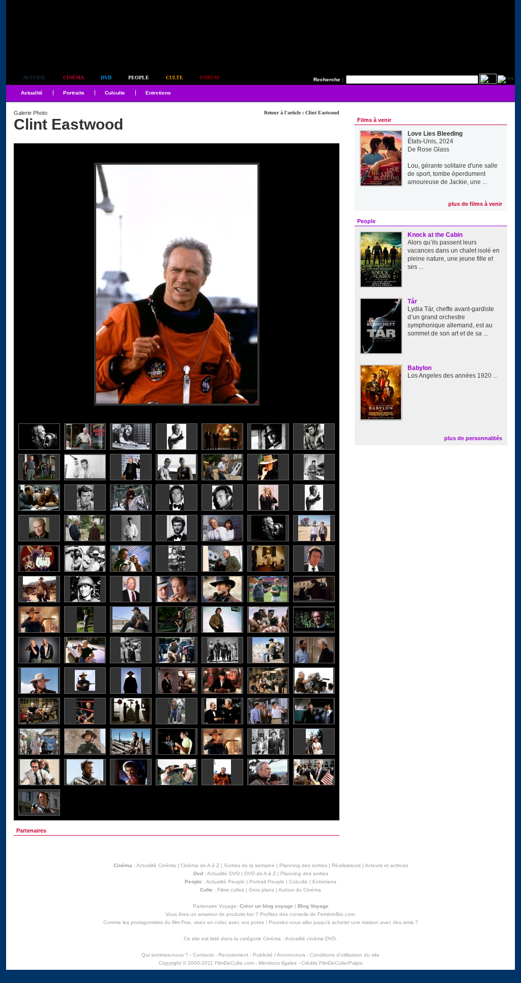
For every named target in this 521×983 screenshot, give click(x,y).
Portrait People (266, 881)
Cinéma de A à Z (200, 865)
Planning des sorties (303, 865)
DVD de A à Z (260, 873)
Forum (209, 77)
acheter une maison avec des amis (373, 922)
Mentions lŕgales (277, 963)
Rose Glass (433, 149)
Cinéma (73, 77)
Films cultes (230, 890)
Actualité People (225, 881)
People (138, 77)
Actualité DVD (223, 873)
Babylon (419, 368)
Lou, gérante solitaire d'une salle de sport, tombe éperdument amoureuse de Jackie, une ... (453, 174)
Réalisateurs (346, 865)
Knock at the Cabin (435, 234)
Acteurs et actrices (386, 865)
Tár (412, 301)
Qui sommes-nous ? (164, 955)
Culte (174, 77)
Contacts (203, 955)
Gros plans (261, 890)
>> (325, 285)
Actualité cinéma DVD (310, 938)
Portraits (73, 93)
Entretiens (158, 93)
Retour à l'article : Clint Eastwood (301, 112)
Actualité (32, 93)
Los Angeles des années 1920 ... (453, 375)
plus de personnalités (473, 438)
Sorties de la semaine (249, 865)
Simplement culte (62, 50)
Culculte (115, 93)
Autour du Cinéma (299, 890)
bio (250, 914)
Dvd (106, 77)
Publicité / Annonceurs (279, 955)
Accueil (34, 77)
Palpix (356, 963)
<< (28, 285)
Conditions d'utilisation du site (345, 955)
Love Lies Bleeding (435, 133)
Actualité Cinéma (156, 865)
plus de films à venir (475, 204)
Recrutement (233, 955)
